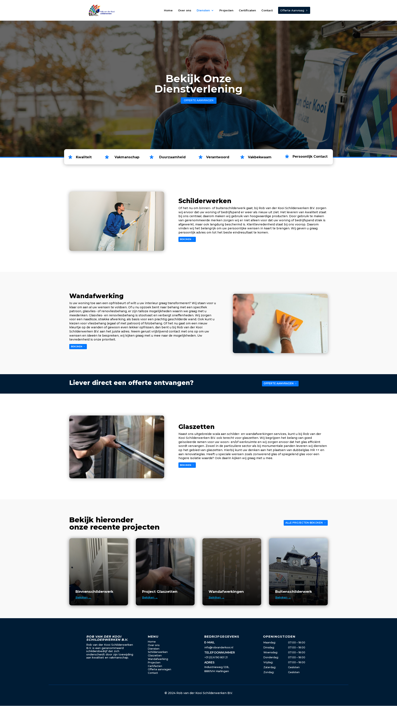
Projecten (226, 10)
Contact (267, 10)
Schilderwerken (158, 652)
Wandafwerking (158, 659)
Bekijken (83, 597)
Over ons (184, 10)
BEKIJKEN (185, 239)
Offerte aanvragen (159, 669)
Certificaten (247, 10)
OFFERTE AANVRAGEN (198, 100)
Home (168, 10)
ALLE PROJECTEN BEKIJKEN (304, 522)
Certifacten (155, 666)
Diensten (203, 10)
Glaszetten (155, 655)
